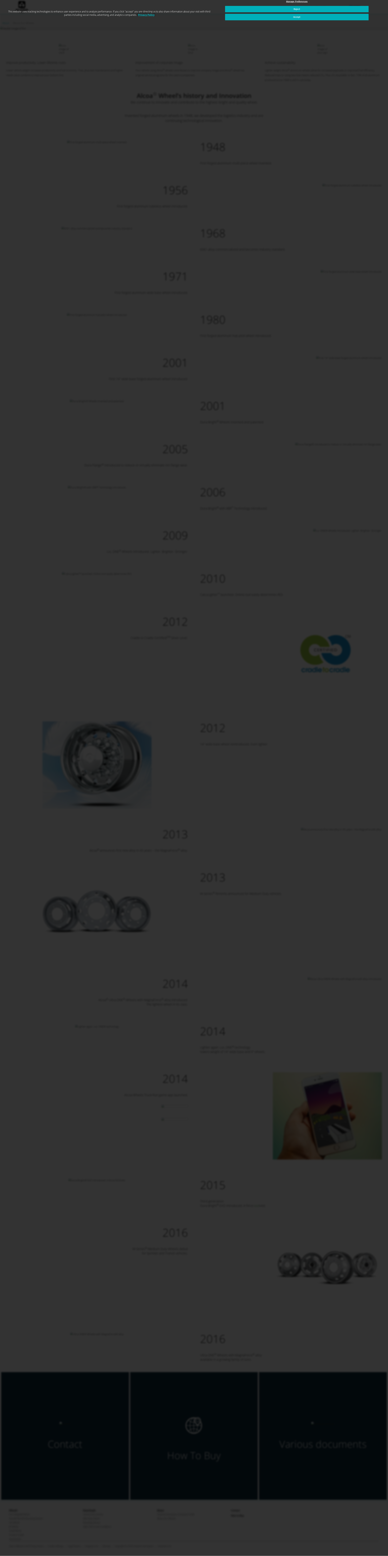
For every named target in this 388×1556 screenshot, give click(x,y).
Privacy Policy (146, 15)
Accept (296, 16)
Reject (297, 9)
